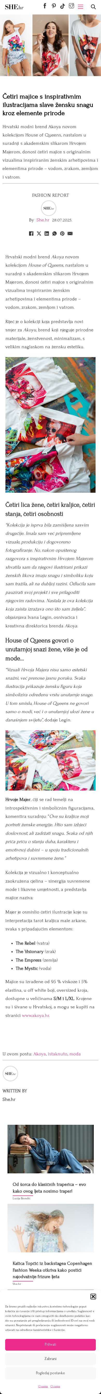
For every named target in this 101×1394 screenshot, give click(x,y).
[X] (39, 233)
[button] (93, 1296)
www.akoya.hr (35, 1015)
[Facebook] (31, 233)
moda (75, 1054)
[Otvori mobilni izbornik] (80, 7)
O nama (43, 1386)
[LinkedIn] (47, 233)
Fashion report (50, 195)
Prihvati (50, 1344)
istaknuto (57, 1054)
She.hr (43, 220)
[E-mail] (70, 233)
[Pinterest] (62, 233)
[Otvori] (93, 6)
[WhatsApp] (54, 233)
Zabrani (50, 1359)
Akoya (39, 1054)
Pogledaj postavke (50, 1373)
